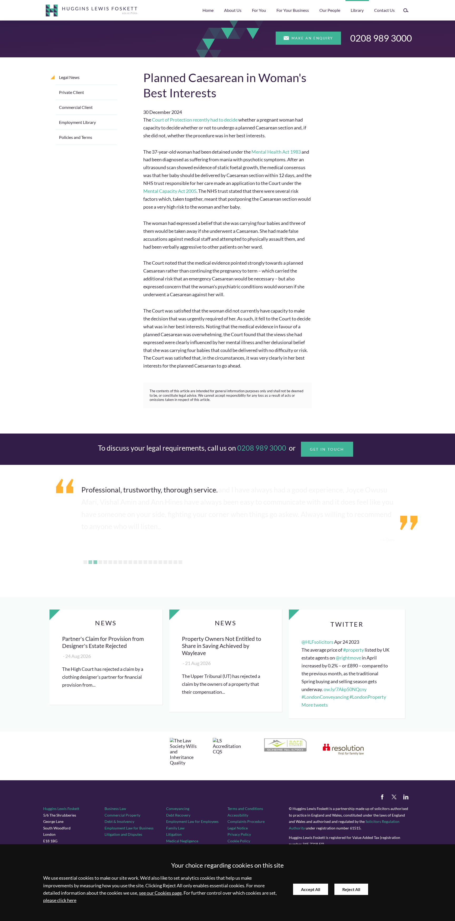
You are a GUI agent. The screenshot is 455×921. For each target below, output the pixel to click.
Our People (329, 10)
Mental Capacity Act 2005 (169, 191)
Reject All (351, 889)
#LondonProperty (367, 697)
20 (180, 562)
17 (165, 562)
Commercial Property (122, 815)
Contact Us (384, 10)
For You (259, 10)
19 (175, 562)
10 (130, 562)
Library (357, 10)
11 (135, 562)
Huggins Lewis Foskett (61, 808)
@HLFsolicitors (317, 642)
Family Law (175, 828)
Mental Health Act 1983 (276, 152)
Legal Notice (238, 828)
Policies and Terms (75, 137)
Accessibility (238, 815)
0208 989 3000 (381, 37)
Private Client (71, 92)
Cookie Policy (239, 841)
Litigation (174, 834)
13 (145, 562)
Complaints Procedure (246, 821)
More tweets (314, 705)
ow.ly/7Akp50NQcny (345, 689)
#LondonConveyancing (325, 697)
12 (140, 562)
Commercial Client (76, 107)
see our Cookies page (160, 893)
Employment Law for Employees (192, 821)
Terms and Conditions (245, 808)
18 (170, 562)
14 (150, 562)
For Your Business (292, 10)
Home (208, 10)
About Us (232, 10)
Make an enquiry (312, 38)
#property (353, 650)
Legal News (69, 77)
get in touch (327, 449)
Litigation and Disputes (123, 834)
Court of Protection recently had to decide (195, 120)
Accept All (310, 889)
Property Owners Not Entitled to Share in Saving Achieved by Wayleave (221, 645)
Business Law (115, 808)
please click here (59, 900)
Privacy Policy (239, 834)
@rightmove (348, 658)
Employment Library (77, 122)
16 (160, 562)
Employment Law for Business (129, 828)
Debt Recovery (178, 815)
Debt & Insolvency (119, 821)
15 (155, 562)
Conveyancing (177, 808)
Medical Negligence (182, 841)
